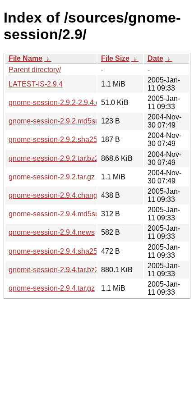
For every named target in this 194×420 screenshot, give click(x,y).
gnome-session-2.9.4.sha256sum (62, 251)
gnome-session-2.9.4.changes (57, 195)
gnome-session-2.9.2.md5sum (57, 121)
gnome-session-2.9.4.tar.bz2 (54, 270)
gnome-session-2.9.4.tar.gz (52, 288)
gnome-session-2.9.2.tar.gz (52, 177)
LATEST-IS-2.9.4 (36, 84)
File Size (115, 58)
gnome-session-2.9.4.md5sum (57, 214)
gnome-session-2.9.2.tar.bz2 (54, 158)
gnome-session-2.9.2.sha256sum (62, 139)
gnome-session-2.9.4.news (52, 232)
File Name (25, 58)
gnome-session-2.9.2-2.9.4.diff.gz (62, 102)
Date (155, 58)
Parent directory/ (35, 69)
